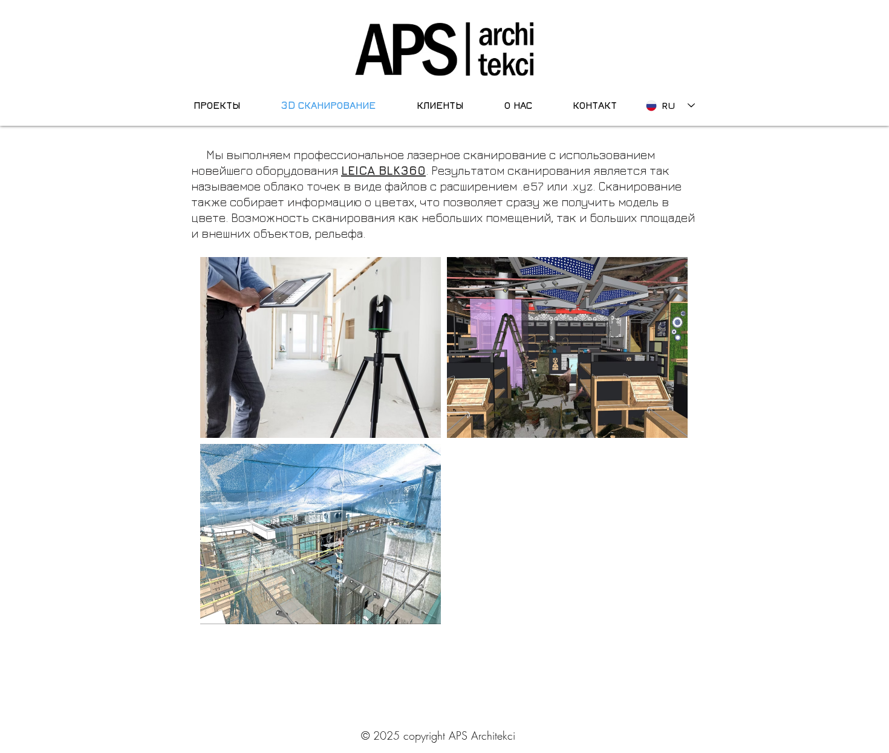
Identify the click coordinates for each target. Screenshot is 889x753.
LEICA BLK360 (383, 170)
